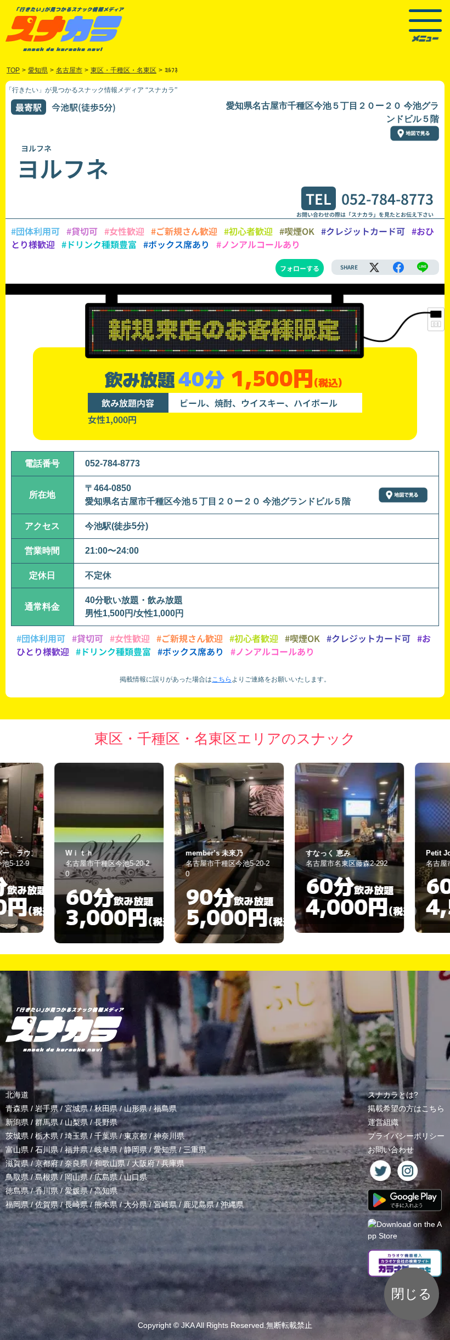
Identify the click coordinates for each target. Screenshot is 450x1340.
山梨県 (76, 1122)
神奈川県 (169, 1135)
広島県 (105, 1177)
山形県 (135, 1108)
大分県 (135, 1204)
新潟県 (17, 1122)
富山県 (17, 1149)
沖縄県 (232, 1204)
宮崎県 (165, 1204)
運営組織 (383, 1122)
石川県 (46, 1149)
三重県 (194, 1149)
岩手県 (46, 1108)
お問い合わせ (391, 1149)
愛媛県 (76, 1190)
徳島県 (17, 1190)
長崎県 (76, 1204)
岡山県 (76, 1177)
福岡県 (17, 1204)
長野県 (105, 1122)
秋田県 (105, 1108)
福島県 (165, 1108)
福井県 (76, 1149)
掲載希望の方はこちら (406, 1108)
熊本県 (105, 1204)
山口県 (135, 1177)
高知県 (105, 1190)
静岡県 (135, 1149)
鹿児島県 (198, 1204)
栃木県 (46, 1135)
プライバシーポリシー (406, 1135)
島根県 (46, 1177)
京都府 (46, 1163)
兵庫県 (172, 1163)
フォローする (299, 268)
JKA (187, 1325)
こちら (222, 679)
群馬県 (46, 1122)
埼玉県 (76, 1135)
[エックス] (374, 267)
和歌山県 (109, 1163)
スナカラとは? (393, 1094)
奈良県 (76, 1163)
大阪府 (143, 1163)
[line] (422, 267)
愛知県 (165, 1149)
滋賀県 (17, 1163)
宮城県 (76, 1108)
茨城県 (17, 1135)
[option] (105, 853)
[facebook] (398, 267)
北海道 (17, 1094)
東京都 (135, 1135)
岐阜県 (105, 1149)
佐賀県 (46, 1204)
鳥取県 (17, 1177)
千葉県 (105, 1135)
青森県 (17, 1108)
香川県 (46, 1190)
